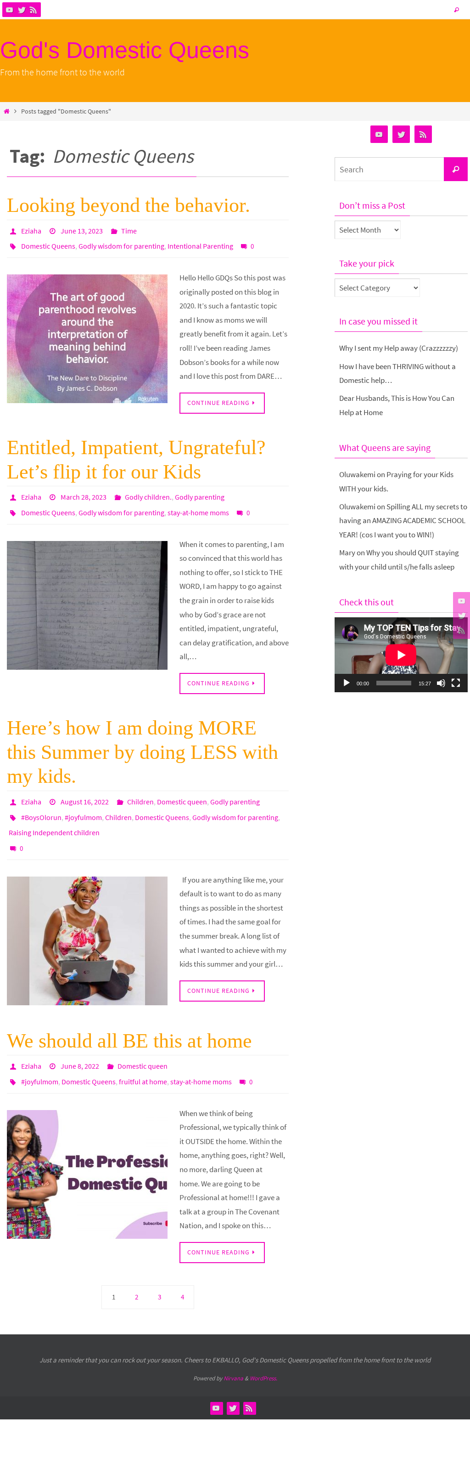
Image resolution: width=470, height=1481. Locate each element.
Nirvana (233, 1355)
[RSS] (33, 9)
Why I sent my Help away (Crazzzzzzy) (398, 348)
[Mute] (441, 683)
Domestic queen (182, 791)
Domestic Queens (48, 242)
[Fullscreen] (455, 683)
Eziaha (31, 229)
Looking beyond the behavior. (128, 205)
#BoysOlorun (41, 804)
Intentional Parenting (200, 242)
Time (129, 229)
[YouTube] (9, 9)
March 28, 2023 (83, 491)
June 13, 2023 (82, 229)
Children (140, 791)
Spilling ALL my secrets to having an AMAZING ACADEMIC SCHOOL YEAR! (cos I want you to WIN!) (403, 520)
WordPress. (263, 1355)
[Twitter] (21, 9)
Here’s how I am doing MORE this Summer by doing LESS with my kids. (142, 743)
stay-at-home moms (198, 504)
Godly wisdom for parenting (121, 242)
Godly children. (148, 491)
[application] (401, 654)
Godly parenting (199, 491)
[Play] (346, 683)
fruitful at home (143, 1059)
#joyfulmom (83, 804)
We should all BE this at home (129, 1021)
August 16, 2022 (85, 791)
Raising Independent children (54, 817)
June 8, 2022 (80, 1046)
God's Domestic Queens (124, 50)
